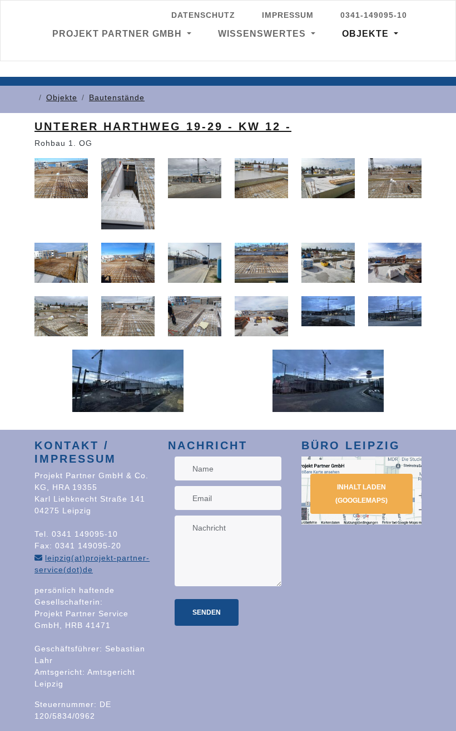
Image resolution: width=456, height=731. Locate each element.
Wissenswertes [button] (263, 33)
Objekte (61, 97)
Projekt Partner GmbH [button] (118, 33)
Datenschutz (203, 15)
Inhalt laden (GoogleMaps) (361, 493)
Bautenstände (117, 97)
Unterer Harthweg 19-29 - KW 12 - (162, 126)
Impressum (288, 15)
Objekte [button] (366, 33)
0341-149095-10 (373, 15)
